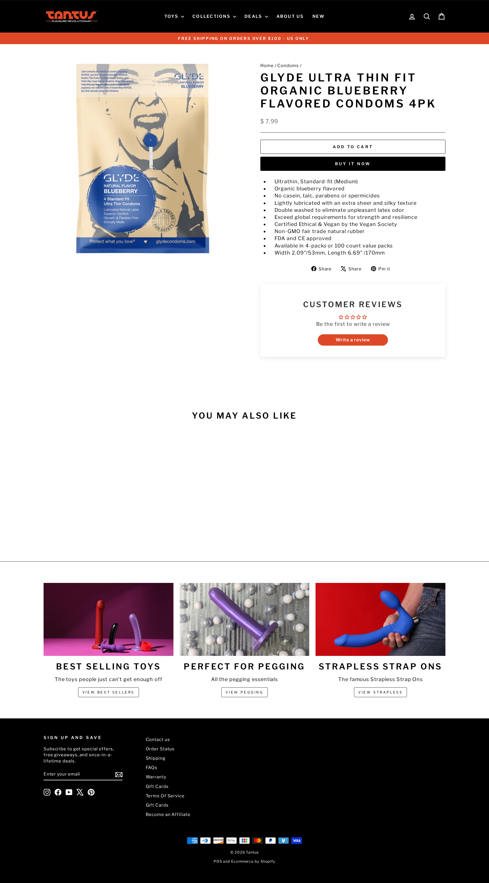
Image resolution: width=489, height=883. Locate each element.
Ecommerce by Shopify (253, 861)
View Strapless (380, 692)
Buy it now (353, 163)
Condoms (288, 65)
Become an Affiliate (168, 814)
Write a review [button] (353, 340)
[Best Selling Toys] (108, 619)
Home (267, 65)
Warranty (156, 776)
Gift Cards (157, 786)
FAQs (152, 767)
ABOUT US (290, 16)
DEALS (254, 16)
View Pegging (244, 692)
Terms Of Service (165, 795)
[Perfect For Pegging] (245, 619)
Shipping (156, 758)
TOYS (172, 16)
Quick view (91, 500)
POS (218, 861)
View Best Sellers (108, 692)
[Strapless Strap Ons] (380, 619)
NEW (318, 16)
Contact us (158, 739)
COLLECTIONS (212, 16)
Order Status (160, 748)
